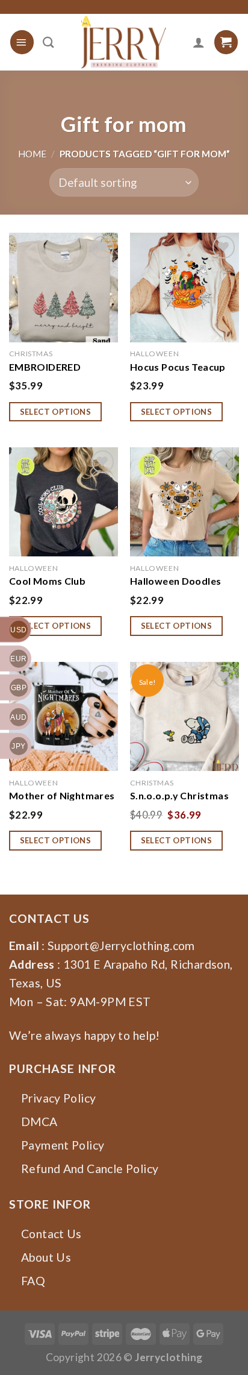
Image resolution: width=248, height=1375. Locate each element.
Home (32, 153)
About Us (46, 1257)
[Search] (48, 42)
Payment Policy (62, 1145)
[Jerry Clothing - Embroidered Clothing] (124, 42)
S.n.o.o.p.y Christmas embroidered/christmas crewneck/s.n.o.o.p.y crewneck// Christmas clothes (186, 795)
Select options (55, 412)
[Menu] (22, 42)
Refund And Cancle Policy (89, 1168)
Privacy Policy (58, 1098)
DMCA (39, 1121)
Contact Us (51, 1234)
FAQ (33, 1281)
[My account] (199, 42)
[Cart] (226, 42)
